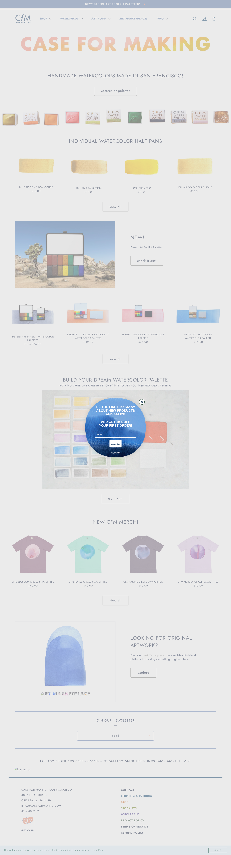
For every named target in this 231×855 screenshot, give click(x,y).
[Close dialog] (142, 402)
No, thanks (115, 452)
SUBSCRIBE (115, 444)
